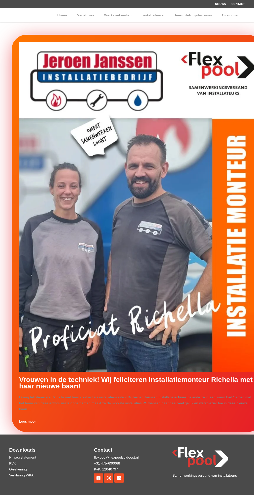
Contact (238, 3)
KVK (12, 463)
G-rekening (18, 469)
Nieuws (220, 3)
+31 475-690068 (107, 463)
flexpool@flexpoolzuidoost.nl (116, 457)
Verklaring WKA (21, 475)
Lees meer (27, 421)
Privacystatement (22, 457)
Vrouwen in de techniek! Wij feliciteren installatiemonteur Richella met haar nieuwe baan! (136, 383)
